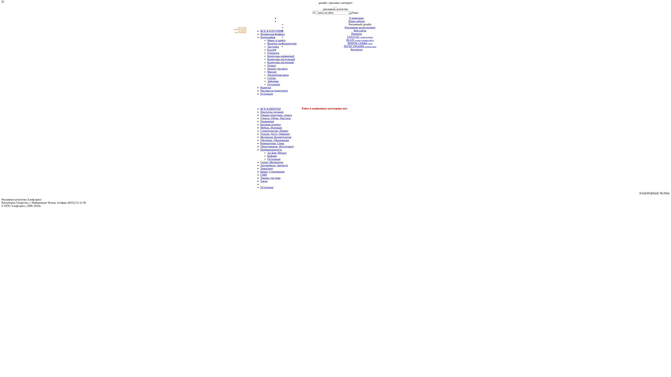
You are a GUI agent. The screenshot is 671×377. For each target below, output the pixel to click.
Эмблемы (273, 81)
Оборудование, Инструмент (277, 146)
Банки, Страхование (272, 171)
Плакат (271, 65)
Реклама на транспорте (274, 90)
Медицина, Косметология (275, 137)
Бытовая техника (270, 124)
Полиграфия (267, 37)
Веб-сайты (360, 30)
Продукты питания (271, 111)
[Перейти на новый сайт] (2, 1)
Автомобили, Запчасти (274, 165)
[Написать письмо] (334, 6)
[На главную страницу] (333, 6)
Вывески (265, 87)
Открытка (273, 52)
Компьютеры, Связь (272, 143)
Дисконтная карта (278, 74)
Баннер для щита (277, 68)
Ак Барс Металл (277, 152)
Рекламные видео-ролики (360, 27)
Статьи (271, 78)
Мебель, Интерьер (271, 127)
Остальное (273, 84)
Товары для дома (270, 177)
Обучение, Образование (274, 140)
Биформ (272, 155)
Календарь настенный (280, 62)
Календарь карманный (280, 56)
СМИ (263, 174)
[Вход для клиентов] (336, 6)
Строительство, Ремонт (274, 130)
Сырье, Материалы (271, 162)
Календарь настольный (281, 59)
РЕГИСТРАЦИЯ (360, 46)
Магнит (272, 71)
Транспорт (266, 168)
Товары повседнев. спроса (276, 115)
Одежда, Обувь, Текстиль (275, 118)
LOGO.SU (360, 36)
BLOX (360, 40)
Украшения (267, 121)
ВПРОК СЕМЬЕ (360, 43)
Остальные (273, 159)
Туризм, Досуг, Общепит (275, 133)
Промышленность (271, 149)
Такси (264, 181)
